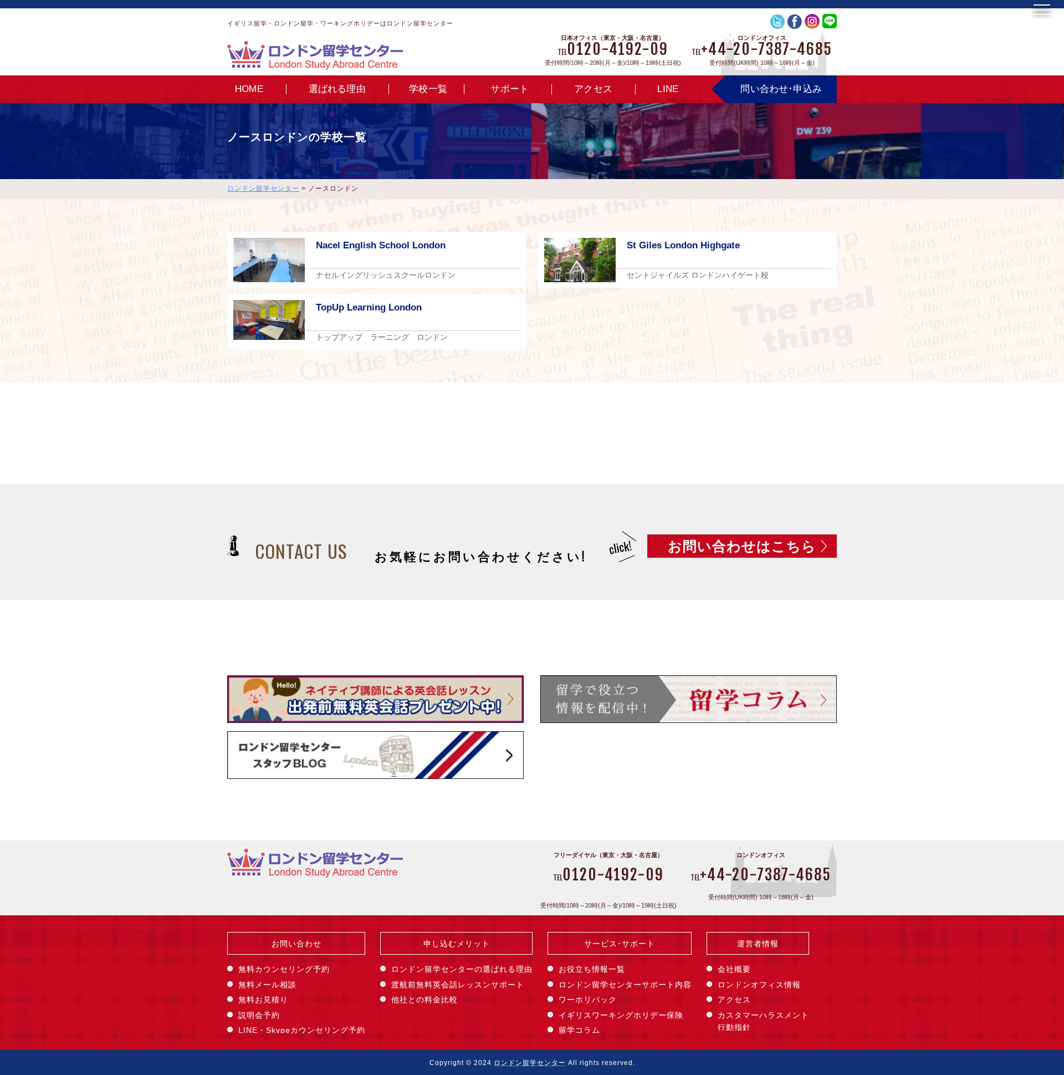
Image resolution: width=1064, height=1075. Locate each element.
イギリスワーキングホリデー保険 (621, 1015)
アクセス (593, 89)
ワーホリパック (588, 999)
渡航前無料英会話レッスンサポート (457, 984)
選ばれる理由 (337, 89)
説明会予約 (259, 1015)
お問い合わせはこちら (742, 546)
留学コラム (579, 1030)
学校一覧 (428, 89)
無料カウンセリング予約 (284, 969)
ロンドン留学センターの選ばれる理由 (462, 969)
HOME (249, 89)
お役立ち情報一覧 (592, 969)
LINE (667, 89)
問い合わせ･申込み (781, 89)
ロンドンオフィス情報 (759, 984)
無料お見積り (263, 999)
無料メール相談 (267, 984)
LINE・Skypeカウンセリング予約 (301, 1030)
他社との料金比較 (424, 999)
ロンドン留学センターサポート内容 (625, 984)
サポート (509, 89)
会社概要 (734, 969)
